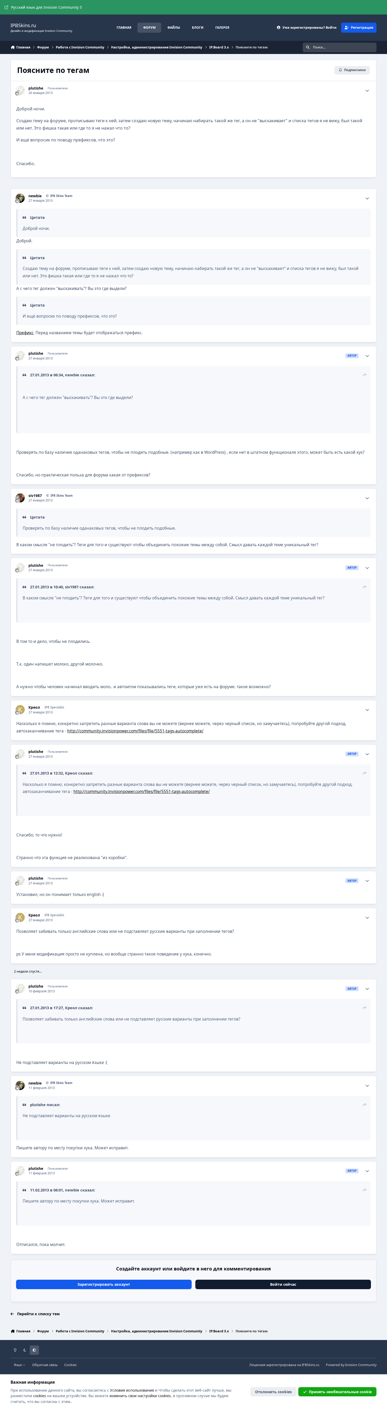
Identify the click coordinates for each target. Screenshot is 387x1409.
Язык (18, 1365)
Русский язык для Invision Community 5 (46, 7)
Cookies (70, 1365)
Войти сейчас (283, 1284)
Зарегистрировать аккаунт (103, 1284)
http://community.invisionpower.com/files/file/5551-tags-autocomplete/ (135, 731)
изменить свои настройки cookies (140, 1395)
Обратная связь (45, 1365)
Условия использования (132, 1390)
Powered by (351, 1365)
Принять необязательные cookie (340, 1391)
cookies (39, 1395)
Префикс (24, 333)
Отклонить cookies (273, 1391)
